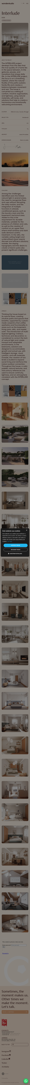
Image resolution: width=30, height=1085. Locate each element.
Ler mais (9, 541)
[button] (26, 1080)
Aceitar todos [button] (15, 545)
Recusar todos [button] (15, 549)
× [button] (26, 530)
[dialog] (15, 542)
